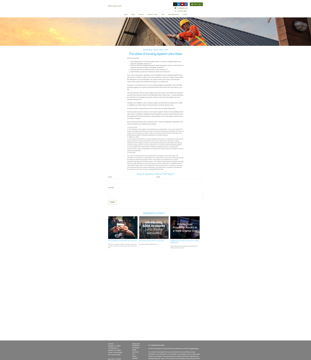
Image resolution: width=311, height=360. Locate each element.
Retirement (135, 345)
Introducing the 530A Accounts (151, 241)
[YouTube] (182, 4)
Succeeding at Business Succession (122, 241)
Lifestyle (135, 358)
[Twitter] (175, 4)
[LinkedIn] (178, 4)
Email (158, 177)
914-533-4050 (117, 352)
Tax (133, 354)
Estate (134, 350)
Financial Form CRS (157, 345)
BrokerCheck (194, 348)
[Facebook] (186, 4)
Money (134, 356)
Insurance (135, 352)
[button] (125, 14)
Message (111, 187)
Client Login (197, 4)
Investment (135, 348)
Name (110, 177)
